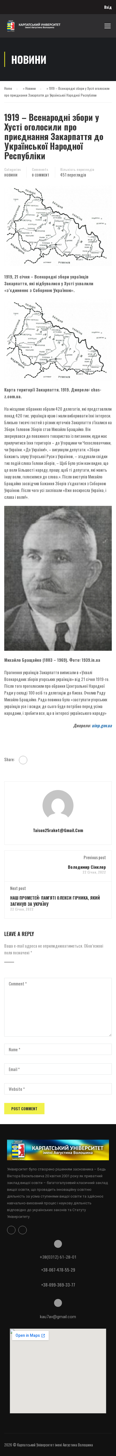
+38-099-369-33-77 (58, 1284)
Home (8, 88)
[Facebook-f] (11, 1230)
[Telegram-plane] (22, 1230)
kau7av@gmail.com (58, 1316)
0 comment (40, 175)
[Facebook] (23, 760)
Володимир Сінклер (87, 867)
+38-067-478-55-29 (58, 1269)
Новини (30, 88)
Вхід (108, 7)
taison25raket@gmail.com (58, 830)
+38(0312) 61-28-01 (58, 1257)
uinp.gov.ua (102, 725)
